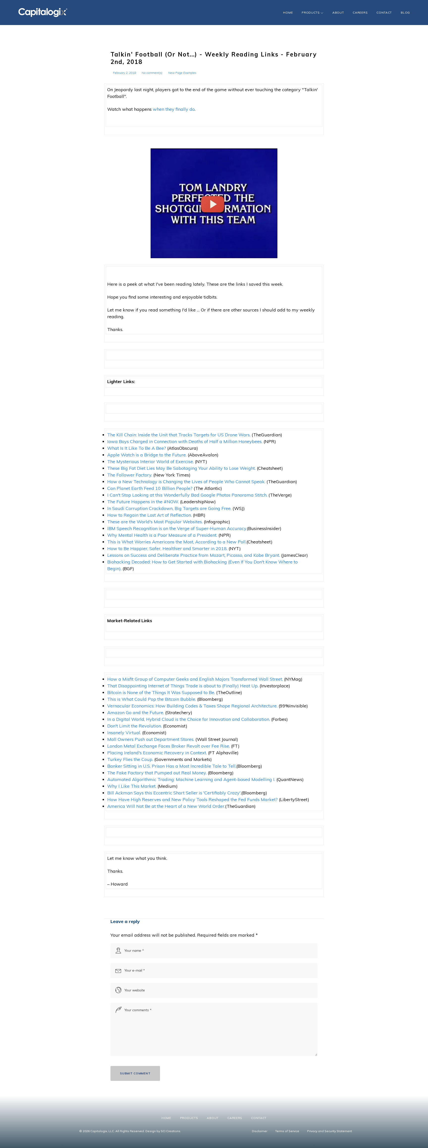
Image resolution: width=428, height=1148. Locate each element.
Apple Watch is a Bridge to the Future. (147, 455)
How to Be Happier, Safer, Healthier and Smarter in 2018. (167, 548)
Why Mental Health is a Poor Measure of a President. (162, 535)
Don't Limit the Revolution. (134, 726)
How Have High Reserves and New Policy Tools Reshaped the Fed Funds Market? (192, 799)
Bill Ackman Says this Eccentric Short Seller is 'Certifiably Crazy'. (174, 793)
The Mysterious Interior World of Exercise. (150, 461)
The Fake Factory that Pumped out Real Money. (157, 773)
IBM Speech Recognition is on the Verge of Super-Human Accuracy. (177, 528)
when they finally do (174, 109)
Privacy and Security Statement (329, 1131)
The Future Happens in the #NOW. (143, 501)
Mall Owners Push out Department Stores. (150, 739)
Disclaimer (259, 1131)
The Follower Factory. (129, 475)
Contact (384, 12)
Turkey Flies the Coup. (130, 759)
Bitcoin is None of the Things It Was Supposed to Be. (161, 692)
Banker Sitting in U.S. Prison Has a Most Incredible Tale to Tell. (171, 766)
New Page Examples (182, 73)
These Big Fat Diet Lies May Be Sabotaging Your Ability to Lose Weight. (181, 468)
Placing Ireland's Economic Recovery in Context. (157, 753)
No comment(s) (152, 73)
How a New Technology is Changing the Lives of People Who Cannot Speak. (186, 481)
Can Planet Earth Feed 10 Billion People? (149, 488)
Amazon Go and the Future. (135, 712)
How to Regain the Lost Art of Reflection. (149, 515)
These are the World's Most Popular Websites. (155, 522)
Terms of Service (287, 1131)
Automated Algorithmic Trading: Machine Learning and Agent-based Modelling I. (191, 779)
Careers (360, 12)
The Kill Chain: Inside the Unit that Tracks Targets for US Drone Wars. (179, 435)
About (338, 12)
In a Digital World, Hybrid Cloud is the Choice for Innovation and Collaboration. (188, 719)
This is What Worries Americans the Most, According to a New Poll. (176, 542)
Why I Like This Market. (131, 786)
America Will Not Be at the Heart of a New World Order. (166, 806)
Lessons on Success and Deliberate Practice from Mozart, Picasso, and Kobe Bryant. (193, 555)
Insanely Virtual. (124, 732)
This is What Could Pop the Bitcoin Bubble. (151, 699)
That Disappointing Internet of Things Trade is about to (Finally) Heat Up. (182, 686)
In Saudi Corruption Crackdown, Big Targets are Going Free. (169, 508)
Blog (405, 12)
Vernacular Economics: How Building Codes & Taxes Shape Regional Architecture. (192, 706)
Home (288, 12)
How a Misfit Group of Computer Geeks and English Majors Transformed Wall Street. (195, 679)
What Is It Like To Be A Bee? (136, 448)
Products (311, 12)
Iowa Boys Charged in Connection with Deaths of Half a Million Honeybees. (185, 441)
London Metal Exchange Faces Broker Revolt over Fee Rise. (168, 746)
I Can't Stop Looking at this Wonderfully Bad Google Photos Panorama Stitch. (187, 495)
